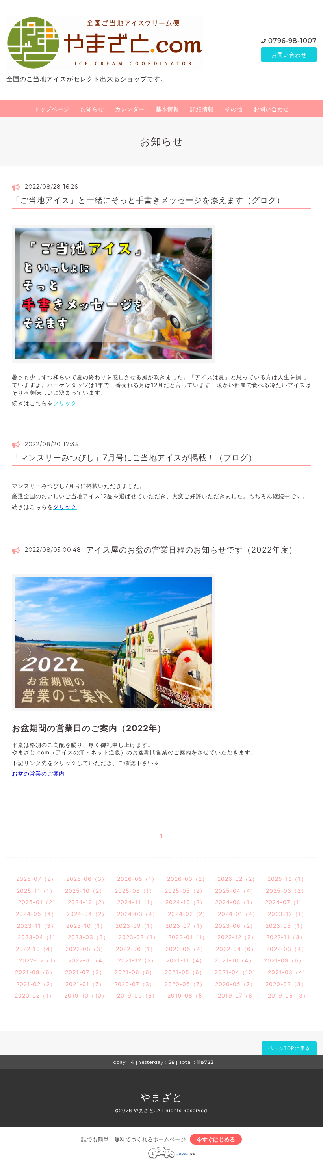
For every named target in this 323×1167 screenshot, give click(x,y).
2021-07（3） (85, 972)
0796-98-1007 (292, 41)
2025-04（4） (235, 890)
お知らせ (92, 109)
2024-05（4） (36, 913)
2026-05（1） (137, 878)
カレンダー (130, 109)
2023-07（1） (185, 925)
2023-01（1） (188, 937)
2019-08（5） (187, 995)
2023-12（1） (287, 913)
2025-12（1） (287, 878)
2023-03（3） (88, 937)
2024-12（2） (88, 902)
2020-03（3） (286, 984)
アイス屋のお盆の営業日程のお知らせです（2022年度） (191, 550)
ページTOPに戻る (289, 1048)
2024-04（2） (87, 913)
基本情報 (167, 109)
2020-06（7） (185, 984)
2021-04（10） (236, 972)
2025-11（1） (36, 890)
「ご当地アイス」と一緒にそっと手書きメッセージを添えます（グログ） (148, 200)
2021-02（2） (36, 984)
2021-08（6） (35, 972)
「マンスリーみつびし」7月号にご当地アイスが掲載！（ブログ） (134, 457)
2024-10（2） (185, 902)
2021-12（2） (137, 960)
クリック (65, 403)
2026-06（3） (87, 878)
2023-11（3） (37, 925)
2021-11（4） (185, 960)
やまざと (161, 1097)
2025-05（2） (185, 890)
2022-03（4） (286, 949)
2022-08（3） (85, 949)
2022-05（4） (185, 949)
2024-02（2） (188, 913)
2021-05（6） (185, 972)
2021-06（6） (135, 972)
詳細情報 (202, 109)
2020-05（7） (235, 984)
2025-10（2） (85, 890)
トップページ (51, 109)
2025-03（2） (286, 890)
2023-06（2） (235, 925)
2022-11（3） (286, 937)
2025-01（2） (38, 902)
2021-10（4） (234, 960)
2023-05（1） (285, 925)
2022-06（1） (136, 949)
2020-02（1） (35, 995)
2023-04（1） (38, 937)
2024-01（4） (238, 913)
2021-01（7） (85, 984)
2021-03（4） (288, 972)
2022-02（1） (39, 960)
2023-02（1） (139, 937)
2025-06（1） (135, 890)
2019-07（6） (238, 995)
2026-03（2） (187, 878)
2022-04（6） (236, 949)
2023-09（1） (135, 925)
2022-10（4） (36, 949)
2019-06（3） (288, 995)
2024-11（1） (136, 902)
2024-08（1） (235, 902)
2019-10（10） (86, 995)
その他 (234, 109)
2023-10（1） (86, 925)
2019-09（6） (137, 995)
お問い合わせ (289, 54)
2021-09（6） (284, 960)
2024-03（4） (137, 913)
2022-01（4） (88, 960)
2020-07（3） (134, 984)
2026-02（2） (237, 878)
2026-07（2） (36, 878)
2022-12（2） (237, 937)
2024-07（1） (285, 902)
